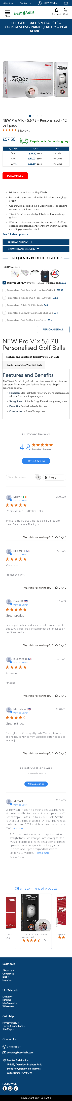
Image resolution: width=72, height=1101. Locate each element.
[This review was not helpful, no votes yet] (62, 537)
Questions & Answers (36, 768)
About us (8, 3)
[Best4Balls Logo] (21, 13)
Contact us (25, 3)
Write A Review (36, 461)
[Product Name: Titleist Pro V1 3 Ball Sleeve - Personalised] (36, 921)
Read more (19, 828)
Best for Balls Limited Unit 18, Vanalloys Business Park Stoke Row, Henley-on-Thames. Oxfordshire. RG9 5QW (24, 1066)
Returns (7, 1000)
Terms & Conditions (13, 1026)
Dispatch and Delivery (22, 249)
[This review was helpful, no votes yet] (56, 537)
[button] (30, 115)
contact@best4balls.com (20, 1052)
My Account (9, 1003)
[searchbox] (20, 477)
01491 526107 (50, 3)
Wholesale (8, 1006)
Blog (5, 977)
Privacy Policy (10, 1023)
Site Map (7, 1029)
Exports (7, 980)
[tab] (32, 357)
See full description (14, 234)
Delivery (7, 996)
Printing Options (18, 242)
